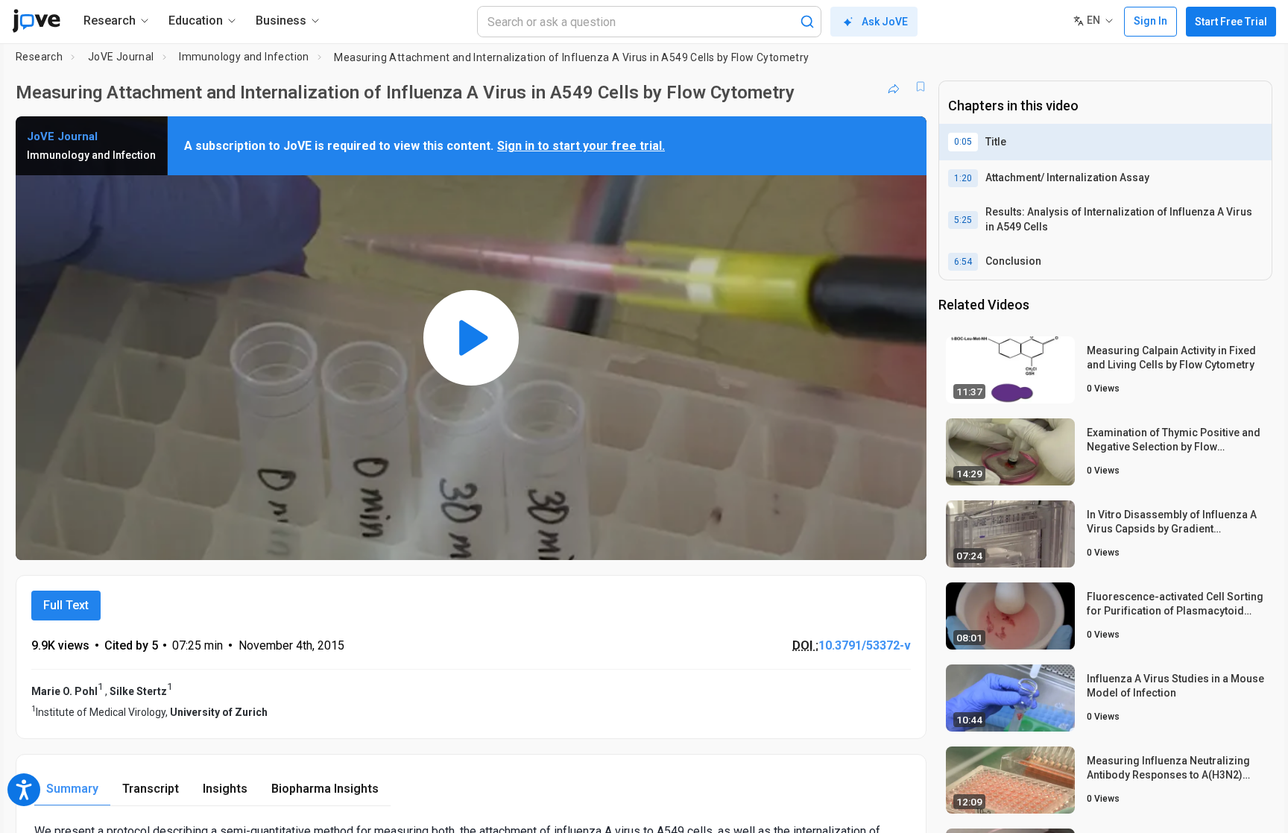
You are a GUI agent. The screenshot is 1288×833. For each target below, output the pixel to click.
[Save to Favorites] (920, 86)
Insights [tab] (225, 789)
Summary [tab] (72, 789)
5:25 (963, 220)
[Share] (894, 86)
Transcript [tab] (150, 789)
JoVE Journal (121, 57)
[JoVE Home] (36, 21)
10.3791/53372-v (864, 645)
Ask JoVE (885, 22)
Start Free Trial (1231, 22)
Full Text (66, 605)
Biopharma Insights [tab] (325, 789)
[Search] (807, 21)
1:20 (963, 178)
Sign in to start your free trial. (581, 146)
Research (39, 57)
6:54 (963, 262)
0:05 (963, 141)
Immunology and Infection (244, 57)
